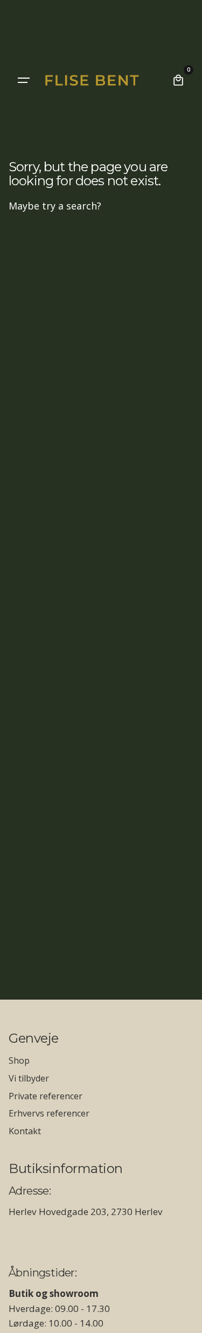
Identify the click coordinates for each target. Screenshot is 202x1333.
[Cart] (178, 80)
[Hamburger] (24, 80)
